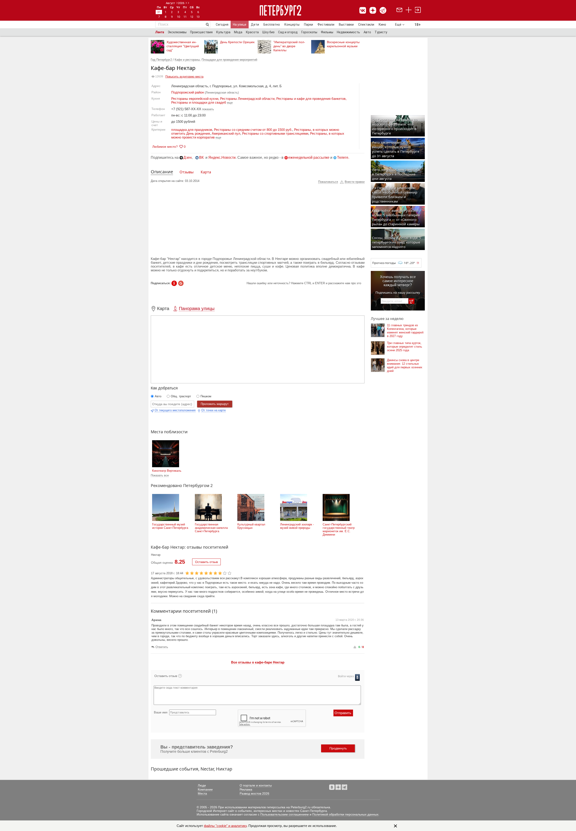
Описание (162, 172)
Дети (255, 24)
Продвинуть (338, 748)
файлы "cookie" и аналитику (225, 826)
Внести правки (354, 181)
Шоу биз (268, 32)
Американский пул (226, 133)
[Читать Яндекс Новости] (174, 283)
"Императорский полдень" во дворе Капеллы (289, 46)
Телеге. (343, 157)
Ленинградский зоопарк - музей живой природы (297, 526)
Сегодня (222, 24)
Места (202, 793)
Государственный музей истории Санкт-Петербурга (170, 526)
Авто (367, 32)
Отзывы (187, 172)
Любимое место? (165, 146)
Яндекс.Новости (222, 157)
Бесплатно (271, 24)
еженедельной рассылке (308, 157)
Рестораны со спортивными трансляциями (275, 133)
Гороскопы (309, 32)
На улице (239, 24)
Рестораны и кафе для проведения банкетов (311, 99)
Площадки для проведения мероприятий (229, 59)
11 (185, 16)
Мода (238, 32)
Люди (202, 785)
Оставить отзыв (206, 562)
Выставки (346, 24)
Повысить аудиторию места (184, 76)
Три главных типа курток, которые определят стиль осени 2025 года (404, 346)
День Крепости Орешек (237, 42)
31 (158, 12)
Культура (223, 32)
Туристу (381, 32)
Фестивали (325, 24)
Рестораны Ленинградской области (247, 99)
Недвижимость (348, 32)
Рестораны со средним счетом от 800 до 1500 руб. (253, 130)
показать (208, 109)
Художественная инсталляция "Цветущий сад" (182, 46)
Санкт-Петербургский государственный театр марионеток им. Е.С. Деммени (339, 529)
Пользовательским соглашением (284, 814)
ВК (201, 157)
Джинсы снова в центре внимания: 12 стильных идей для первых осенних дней (404, 365)
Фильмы (327, 32)
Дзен (187, 157)
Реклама (246, 789)
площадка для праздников (191, 130)
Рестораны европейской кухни (194, 99)
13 (198, 16)
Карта (206, 172)
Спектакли (366, 24)
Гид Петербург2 (162, 59)
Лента (159, 32)
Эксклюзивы (177, 32)
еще (218, 137)
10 (178, 16)
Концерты (291, 24)
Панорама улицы (196, 308)
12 (191, 16)
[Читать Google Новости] (181, 283)
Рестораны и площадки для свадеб (198, 102)
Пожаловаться (328, 181)
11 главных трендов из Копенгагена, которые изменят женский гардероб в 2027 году (405, 331)
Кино (382, 24)
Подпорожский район (187, 92)
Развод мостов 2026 (254, 793)
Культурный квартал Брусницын (251, 526)
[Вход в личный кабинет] (418, 10)
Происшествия (201, 32)
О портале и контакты (256, 785)
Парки (308, 24)
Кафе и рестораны (187, 59)
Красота (252, 32)
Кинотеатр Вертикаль (166, 470)
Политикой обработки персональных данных (345, 814)
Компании (205, 789)
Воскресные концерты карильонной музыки (343, 44)
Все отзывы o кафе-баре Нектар (257, 662)
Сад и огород (288, 32)
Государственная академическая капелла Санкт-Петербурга (211, 528)
